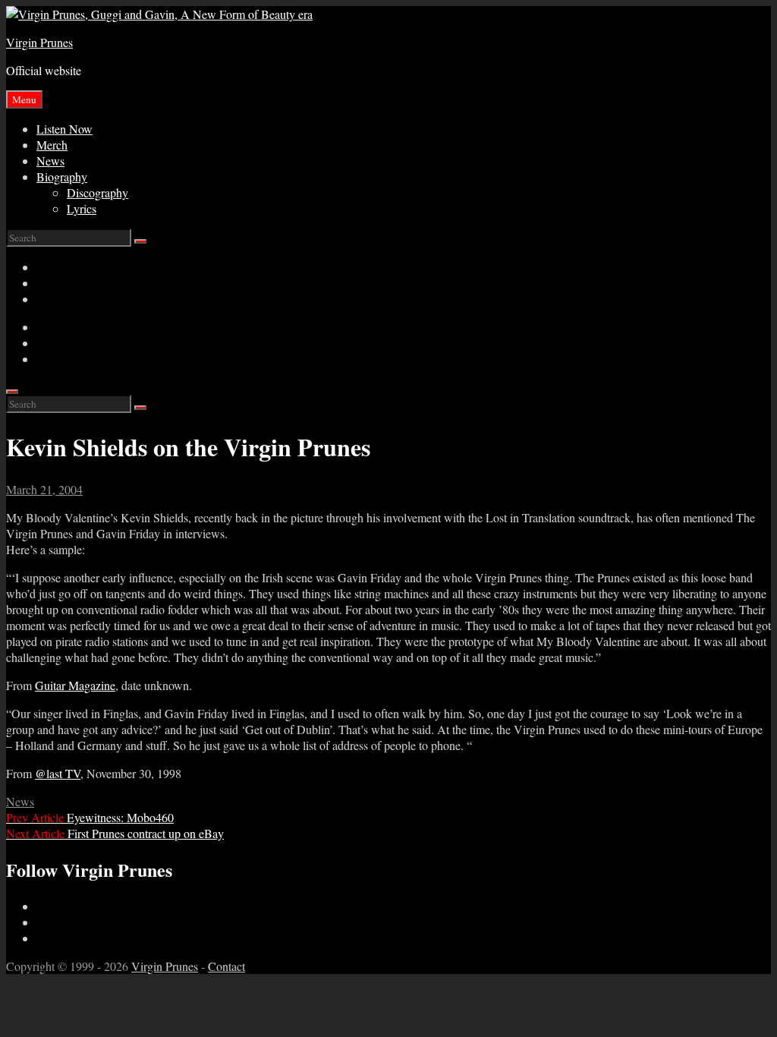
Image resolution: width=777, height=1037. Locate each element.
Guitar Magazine (75, 685)
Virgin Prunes (39, 42)
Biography (61, 176)
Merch (52, 145)
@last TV (57, 773)
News (50, 161)
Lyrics (81, 208)
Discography (97, 192)
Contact (226, 966)
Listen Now (64, 129)
